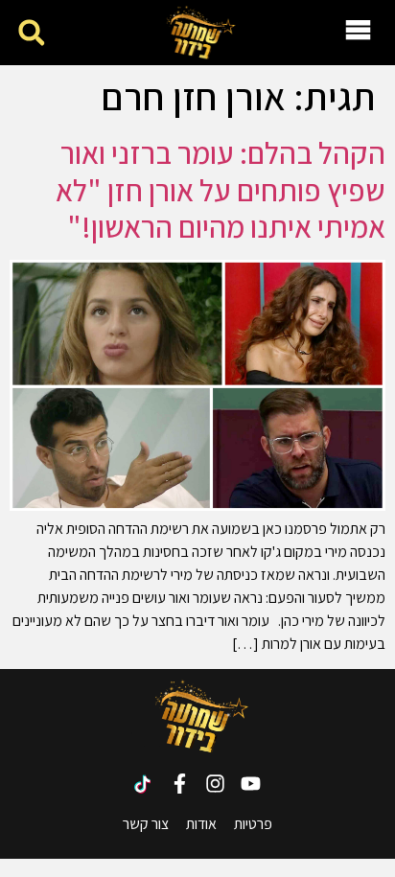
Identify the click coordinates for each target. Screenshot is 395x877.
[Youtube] (251, 783)
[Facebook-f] (180, 783)
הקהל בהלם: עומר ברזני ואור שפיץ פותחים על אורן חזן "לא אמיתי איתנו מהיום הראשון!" (220, 189)
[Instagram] (215, 783)
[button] (31, 33)
